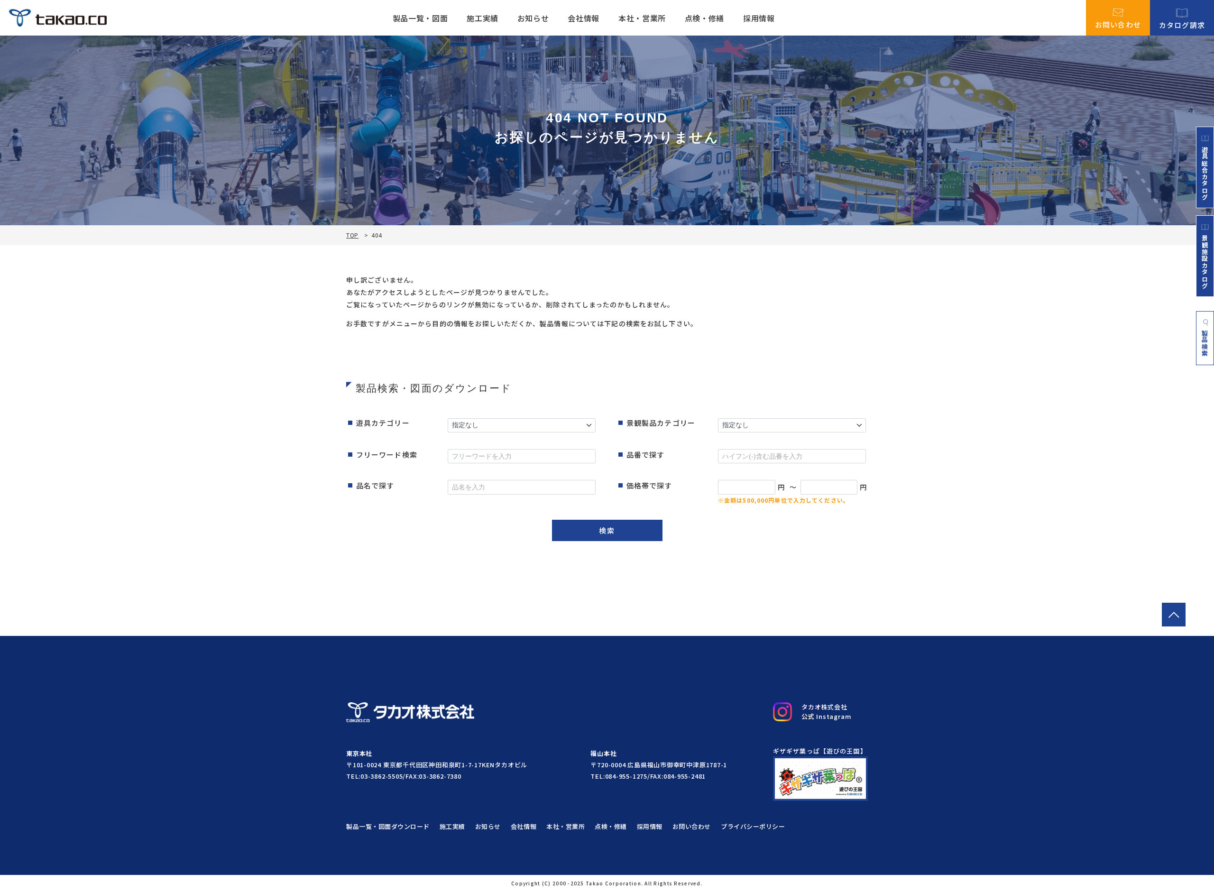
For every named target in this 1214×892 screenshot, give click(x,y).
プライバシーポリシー (753, 826)
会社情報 (583, 18)
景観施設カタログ (1205, 262)
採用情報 (759, 18)
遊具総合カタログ (1205, 173)
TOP (352, 235)
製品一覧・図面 (420, 18)
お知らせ (533, 18)
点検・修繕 (704, 18)
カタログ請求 (1182, 24)
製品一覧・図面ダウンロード (388, 826)
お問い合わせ (1118, 23)
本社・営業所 (642, 18)
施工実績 (482, 18)
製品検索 (1205, 343)
